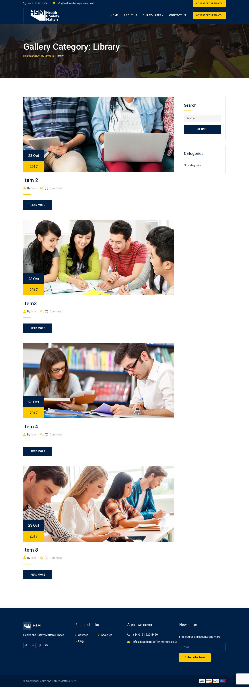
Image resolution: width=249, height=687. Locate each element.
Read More (38, 204)
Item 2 (30, 180)
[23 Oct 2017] (98, 134)
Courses (83, 635)
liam (33, 188)
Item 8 (30, 550)
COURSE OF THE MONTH (209, 3)
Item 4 (30, 427)
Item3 (30, 303)
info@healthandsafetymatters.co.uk (76, 3)
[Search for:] (202, 118)
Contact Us (177, 15)
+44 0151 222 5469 (37, 3)
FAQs (81, 641)
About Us (130, 15)
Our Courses (152, 15)
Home (114, 15)
